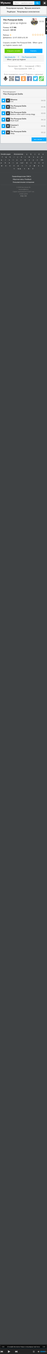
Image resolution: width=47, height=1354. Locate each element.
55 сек (12, 127)
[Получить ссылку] (41, 78)
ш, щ (19, 168)
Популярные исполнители (28, 12)
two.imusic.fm (10, 57)
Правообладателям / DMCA (21, 176)
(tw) (35, 78)
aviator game (23, 194)
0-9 (42, 160)
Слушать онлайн (13, 51)
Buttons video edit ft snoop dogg (22, 114)
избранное (44, 3)
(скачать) (8, 100)
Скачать (33, 51)
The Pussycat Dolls (29, 57)
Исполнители (18, 154)
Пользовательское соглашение (23, 182)
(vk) (17, 78)
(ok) (23, 78)
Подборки (11, 12)
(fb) (29, 78)
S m (11, 101)
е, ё (22, 163)
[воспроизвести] (9, 1351)
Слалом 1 (14, 125)
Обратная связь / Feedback (22, 179)
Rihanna (13, 100)
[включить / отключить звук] (38, 1351)
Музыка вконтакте (32, 8)
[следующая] (16, 1351)
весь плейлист (34, 1351)
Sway (12, 133)
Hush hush (14, 121)
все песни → (39, 139)
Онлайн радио (6, 154)
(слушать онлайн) (3, 100)
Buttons (13, 108)
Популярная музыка (14, 8)
